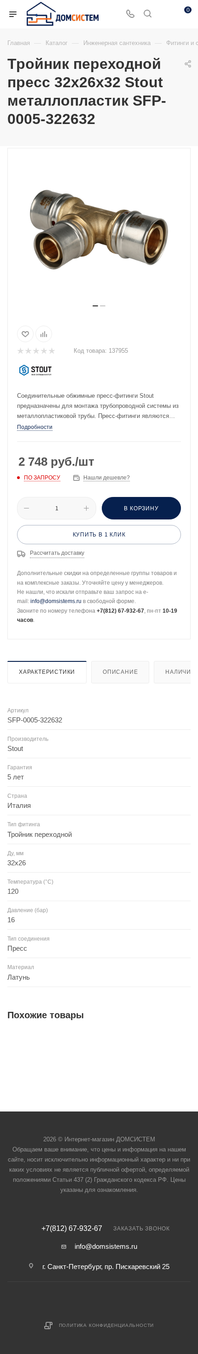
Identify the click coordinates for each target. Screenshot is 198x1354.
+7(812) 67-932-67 (71, 1228)
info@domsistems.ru (56, 601)
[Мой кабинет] (165, 14)
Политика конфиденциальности (106, 1325)
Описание (120, 672)
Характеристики (47, 672)
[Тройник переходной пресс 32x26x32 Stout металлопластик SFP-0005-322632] (99, 230)
